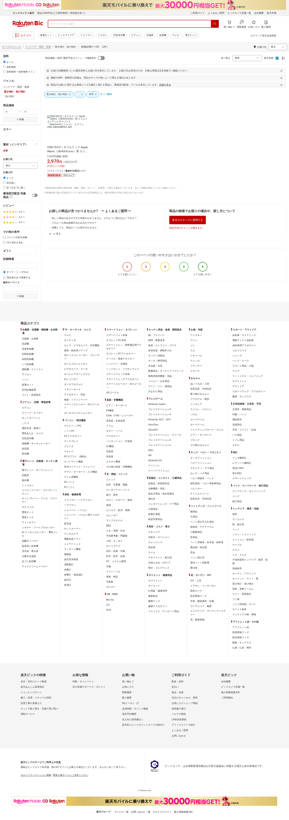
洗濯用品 (237, 424)
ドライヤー (86, 35)
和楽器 (109, 456)
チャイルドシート (199, 493)
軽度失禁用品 (155, 519)
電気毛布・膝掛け (31, 428)
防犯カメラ (196, 590)
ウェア (235, 371)
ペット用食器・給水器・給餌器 (206, 542)
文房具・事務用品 (241, 409)
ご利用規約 (227, 697)
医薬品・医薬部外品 (158, 483)
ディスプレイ (71, 441)
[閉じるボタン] (282, 71)
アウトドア (238, 386)
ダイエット (154, 585)
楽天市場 (271, 13)
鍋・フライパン (156, 335)
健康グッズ (154, 601)
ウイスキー (196, 335)
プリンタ (69, 446)
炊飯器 (25, 475)
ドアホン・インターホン (203, 585)
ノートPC (69, 431)
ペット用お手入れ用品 (202, 521)
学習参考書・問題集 (116, 535)
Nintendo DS (155, 460)
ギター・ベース (114, 431)
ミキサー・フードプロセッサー (38, 527)
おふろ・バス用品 (199, 473)
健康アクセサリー (157, 606)
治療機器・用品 (156, 488)
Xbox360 (153, 429)
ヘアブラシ (70, 505)
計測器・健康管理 (157, 590)
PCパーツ (69, 482)
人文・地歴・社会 (115, 530)
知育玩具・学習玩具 (201, 388)
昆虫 (192, 552)
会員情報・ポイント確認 (135, 708)
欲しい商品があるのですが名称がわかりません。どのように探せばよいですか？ (94, 218)
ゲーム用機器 (71, 477)
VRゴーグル (112, 392)
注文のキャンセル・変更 (185, 697)
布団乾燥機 (28, 359)
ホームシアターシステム (77, 374)
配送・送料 (177, 681)
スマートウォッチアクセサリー (122, 379)
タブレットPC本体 (116, 340)
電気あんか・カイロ (32, 433)
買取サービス (28, 714)
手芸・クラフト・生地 (244, 429)
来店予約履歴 (129, 714)
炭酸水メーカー (30, 541)
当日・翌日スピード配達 (34, 681)
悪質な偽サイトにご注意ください (70, 775)
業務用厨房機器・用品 (160, 376)
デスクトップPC (73, 425)
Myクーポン (128, 703)
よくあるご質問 (216, 13)
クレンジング (155, 542)
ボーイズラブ (113, 546)
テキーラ (195, 371)
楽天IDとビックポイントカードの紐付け (143, 724)
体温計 (67, 585)
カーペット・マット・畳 (245, 578)
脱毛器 (67, 523)
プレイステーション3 (159, 440)
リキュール (196, 355)
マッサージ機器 (72, 549)
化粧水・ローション (158, 537)
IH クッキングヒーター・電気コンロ (40, 534)
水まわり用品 (155, 391)
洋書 (108, 566)
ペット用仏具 (197, 557)
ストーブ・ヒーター (32, 412)
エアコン (135, 35)
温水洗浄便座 (71, 559)
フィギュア (196, 404)
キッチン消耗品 (156, 355)
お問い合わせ (179, 735)
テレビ (175, 35)
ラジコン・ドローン (201, 409)
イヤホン (102, 35)
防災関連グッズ (198, 596)
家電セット (46, 35)
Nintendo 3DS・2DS (159, 419)
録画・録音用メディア (76, 350)
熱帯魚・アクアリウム (202, 527)
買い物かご (128, 681)
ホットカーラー (72, 528)
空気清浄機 (119, 35)
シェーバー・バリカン (76, 510)
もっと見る (55, 233)
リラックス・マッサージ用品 (163, 611)
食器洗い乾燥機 (30, 546)
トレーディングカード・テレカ (206, 429)
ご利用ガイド (198, 13)
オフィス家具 (239, 609)
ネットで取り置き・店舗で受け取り (39, 708)
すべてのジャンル (11, 46)
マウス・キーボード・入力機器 (80, 471)
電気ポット (28, 512)
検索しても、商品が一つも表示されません (74, 227)
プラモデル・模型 (199, 399)
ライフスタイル (114, 520)
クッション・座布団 (243, 539)
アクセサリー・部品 (74, 394)
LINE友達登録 (179, 719)
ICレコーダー (71, 379)
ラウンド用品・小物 (243, 365)
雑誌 (108, 525)
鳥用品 (193, 537)
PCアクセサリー (73, 436)
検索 (21, 119)
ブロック (195, 440)
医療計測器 (154, 514)
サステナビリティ (162, 812)
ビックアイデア (66, 35)
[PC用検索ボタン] (215, 24)
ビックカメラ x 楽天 (23, 13)
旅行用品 (237, 501)
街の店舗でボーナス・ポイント (89, 686)
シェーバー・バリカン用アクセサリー (81, 517)
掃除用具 (237, 419)
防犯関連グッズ (240, 632)
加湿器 (25, 448)
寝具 (234, 514)
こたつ (25, 423)
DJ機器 (110, 446)
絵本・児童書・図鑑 (116, 484)
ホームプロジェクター (76, 363)
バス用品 (237, 435)
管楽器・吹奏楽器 (115, 420)
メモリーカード (72, 389)
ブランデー (196, 365)
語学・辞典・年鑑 (115, 551)
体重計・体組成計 (73, 574)
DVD (108, 610)
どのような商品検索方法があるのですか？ (74, 222)
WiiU (150, 450)
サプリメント (155, 580)
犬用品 (193, 516)
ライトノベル (113, 571)
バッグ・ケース (240, 360)
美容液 (151, 547)
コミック (111, 479)
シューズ (237, 355)
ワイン (193, 340)
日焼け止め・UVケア (159, 562)
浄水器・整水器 (30, 551)
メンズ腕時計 (239, 458)
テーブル (237, 544)
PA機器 (110, 410)
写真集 (109, 581)
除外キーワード (11, 282)
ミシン (25, 379)
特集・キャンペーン (83, 681)
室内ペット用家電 (199, 562)
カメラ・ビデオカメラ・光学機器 (81, 345)
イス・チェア (239, 555)
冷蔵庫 (149, 35)
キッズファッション (201, 458)
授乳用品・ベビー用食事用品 (205, 483)
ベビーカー (196, 488)
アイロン (26, 374)
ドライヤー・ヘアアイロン (78, 500)
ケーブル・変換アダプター (120, 358)
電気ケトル (28, 517)
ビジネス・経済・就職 (118, 510)
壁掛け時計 (238, 468)
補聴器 (67, 554)
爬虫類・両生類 (198, 547)
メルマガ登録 (179, 714)
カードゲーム (197, 419)
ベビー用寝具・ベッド (202, 478)
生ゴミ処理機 (29, 561)
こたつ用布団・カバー (244, 604)
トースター (28, 485)
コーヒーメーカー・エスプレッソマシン (39, 492)
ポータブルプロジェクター (78, 413)
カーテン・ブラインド (244, 573)
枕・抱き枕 (238, 524)
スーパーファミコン (158, 470)
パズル (193, 414)
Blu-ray (110, 599)
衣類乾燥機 (28, 354)
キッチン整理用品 (157, 360)
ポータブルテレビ (73, 384)
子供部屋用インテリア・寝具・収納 (250, 561)
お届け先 (8, 159)
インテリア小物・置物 (244, 614)
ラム (192, 350)
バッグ (235, 496)
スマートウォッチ (241, 478)
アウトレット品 (240, 627)
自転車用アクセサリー (244, 345)
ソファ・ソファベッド (244, 534)
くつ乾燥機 (28, 364)
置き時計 (237, 473)
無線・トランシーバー (76, 399)
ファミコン (154, 465)
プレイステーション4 (159, 414)
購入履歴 (127, 697)
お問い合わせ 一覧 (140, 812)
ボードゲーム (197, 424)
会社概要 (259, 13)
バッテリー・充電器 (116, 363)
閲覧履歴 (127, 692)
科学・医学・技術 (115, 556)
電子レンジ (191, 35)
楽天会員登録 (269, 35)
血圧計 (67, 579)
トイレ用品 (238, 440)
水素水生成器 (29, 556)
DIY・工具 (195, 580)
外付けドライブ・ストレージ (79, 466)
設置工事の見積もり (31, 703)
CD (108, 604)
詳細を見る (165, 84)
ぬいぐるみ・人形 (199, 383)
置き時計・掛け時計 (243, 583)
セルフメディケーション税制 (36, 775)
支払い (175, 686)
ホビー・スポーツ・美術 (119, 500)
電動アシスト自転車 (243, 340)
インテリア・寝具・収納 (38, 46)
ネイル (151, 552)
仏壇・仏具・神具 (241, 647)
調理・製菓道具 (156, 340)
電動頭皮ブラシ (72, 539)
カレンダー (112, 515)
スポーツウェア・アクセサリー (248, 391)
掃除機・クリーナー (32, 369)
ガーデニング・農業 (201, 606)
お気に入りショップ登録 (185, 703)
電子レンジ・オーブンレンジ (37, 470)
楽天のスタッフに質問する (187, 220)
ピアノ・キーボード (116, 405)
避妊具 (151, 498)
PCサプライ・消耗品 (75, 456)
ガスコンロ (28, 507)
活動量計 (69, 564)
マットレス (238, 519)
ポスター (111, 587)
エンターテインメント (118, 489)
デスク (235, 550)
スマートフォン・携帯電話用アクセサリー (124, 347)
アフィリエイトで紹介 (183, 724)
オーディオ (70, 340)
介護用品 (153, 509)
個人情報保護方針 (230, 692)
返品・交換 (177, 692)
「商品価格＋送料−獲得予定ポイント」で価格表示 (69, 58)
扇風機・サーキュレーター (36, 443)
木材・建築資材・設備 (202, 601)
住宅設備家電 (29, 389)
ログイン (255, 35)
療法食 (193, 567)
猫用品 (193, 511)
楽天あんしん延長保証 (32, 686)
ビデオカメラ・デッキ (76, 369)
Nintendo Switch (157, 404)
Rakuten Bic (28, 24)
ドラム (109, 425)
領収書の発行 (179, 708)
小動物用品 (196, 532)
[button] (20, 144)
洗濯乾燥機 (28, 349)
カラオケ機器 (113, 461)
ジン (192, 345)
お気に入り (128, 686)
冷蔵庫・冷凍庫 (30, 338)
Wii (150, 455)
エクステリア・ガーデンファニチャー (208, 613)
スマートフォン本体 (116, 335)
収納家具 (237, 568)
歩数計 (67, 569)
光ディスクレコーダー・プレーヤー (81, 357)
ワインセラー (29, 522)
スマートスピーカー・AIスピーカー (81, 406)
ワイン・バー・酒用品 (160, 386)
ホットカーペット (31, 418)
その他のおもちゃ (199, 445)
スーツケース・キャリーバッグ (248, 491)
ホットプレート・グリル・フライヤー (39, 500)
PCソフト (69, 487)
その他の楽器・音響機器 (119, 466)
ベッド (235, 529)
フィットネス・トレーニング (247, 376)
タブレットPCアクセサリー (120, 353)
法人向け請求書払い (132, 719)
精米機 (25, 480)
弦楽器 (109, 451)
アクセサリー (113, 436)
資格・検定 (112, 576)
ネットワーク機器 (73, 461)
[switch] (35, 195)
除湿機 (25, 453)
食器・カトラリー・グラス (162, 345)
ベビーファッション (201, 463)
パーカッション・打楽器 (119, 441)
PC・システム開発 (116, 561)
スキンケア (154, 532)
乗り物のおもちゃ (199, 394)
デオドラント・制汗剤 (160, 557)
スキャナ (69, 451)
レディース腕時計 (241, 463)
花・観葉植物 (197, 619)
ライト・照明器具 (31, 395)
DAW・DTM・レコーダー (119, 415)
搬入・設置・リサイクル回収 (36, 697)
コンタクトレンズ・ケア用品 (163, 504)
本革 (5, 150)
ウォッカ (195, 360)
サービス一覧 (121, 812)
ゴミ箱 (235, 599)
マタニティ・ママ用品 (202, 468)
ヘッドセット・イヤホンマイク (122, 369)
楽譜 (108, 505)
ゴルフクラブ (239, 350)
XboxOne (153, 424)
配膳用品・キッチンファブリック (166, 371)
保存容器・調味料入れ (160, 350)
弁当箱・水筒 (155, 365)
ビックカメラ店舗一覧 (239, 13)
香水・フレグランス (158, 567)
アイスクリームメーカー (35, 566)
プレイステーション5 (159, 409)
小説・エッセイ (114, 541)
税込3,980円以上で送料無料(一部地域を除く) (61, 13)
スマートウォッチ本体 (118, 374)
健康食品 (153, 596)
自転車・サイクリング (244, 335)
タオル (235, 445)
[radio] (4, 62)
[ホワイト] (5, 135)
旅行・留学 (112, 494)
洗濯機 (162, 35)
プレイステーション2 (159, 445)
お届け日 (8, 172)
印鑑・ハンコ (239, 414)
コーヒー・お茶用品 (158, 381)
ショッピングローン (31, 692)
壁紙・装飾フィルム (243, 589)
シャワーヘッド (72, 544)
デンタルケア (71, 533)
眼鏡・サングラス (241, 396)
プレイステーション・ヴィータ (164, 435)
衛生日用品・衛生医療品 (161, 493)
